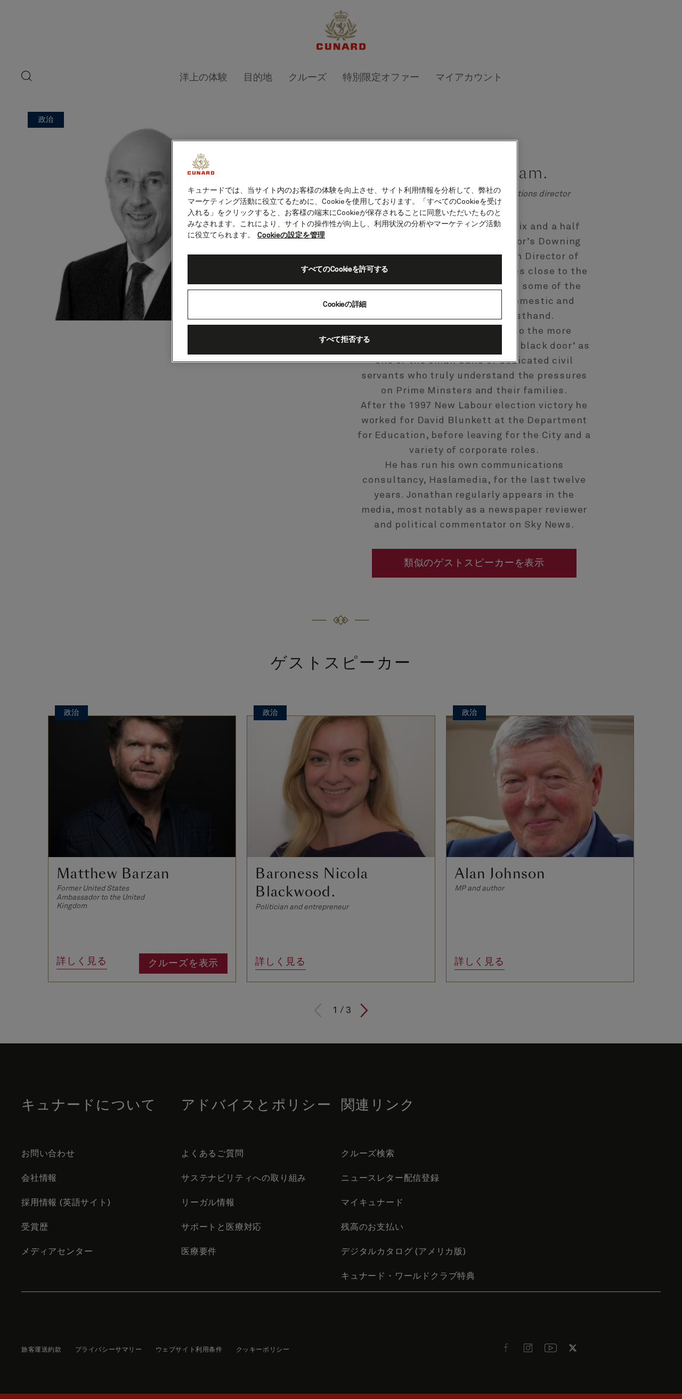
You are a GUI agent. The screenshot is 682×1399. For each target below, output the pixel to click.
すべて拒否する (344, 339)
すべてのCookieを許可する (344, 269)
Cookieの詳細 (345, 304)
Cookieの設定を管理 (291, 235)
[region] (345, 251)
